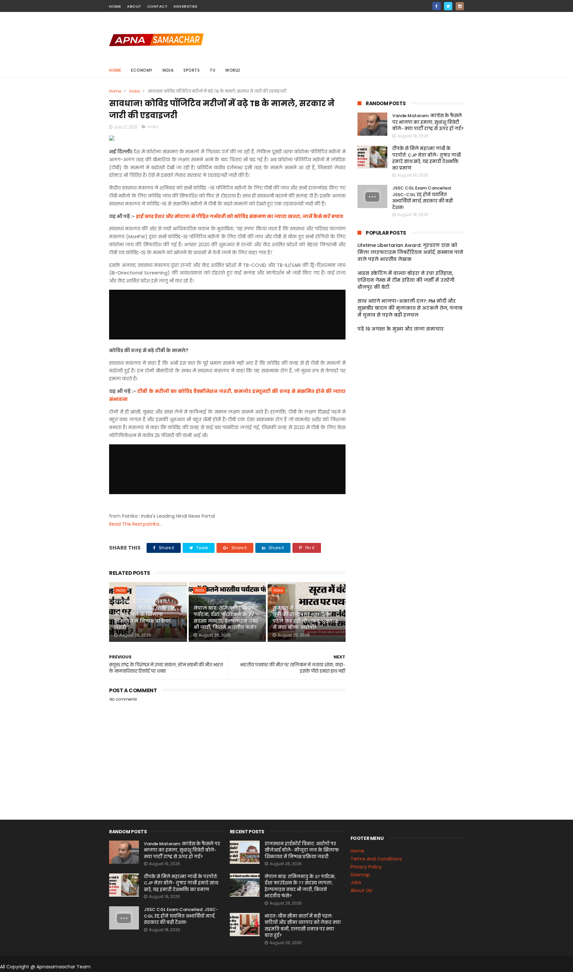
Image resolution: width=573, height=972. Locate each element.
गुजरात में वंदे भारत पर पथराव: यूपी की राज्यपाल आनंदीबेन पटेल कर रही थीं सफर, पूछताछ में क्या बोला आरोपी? (305, 618)
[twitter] (448, 6)
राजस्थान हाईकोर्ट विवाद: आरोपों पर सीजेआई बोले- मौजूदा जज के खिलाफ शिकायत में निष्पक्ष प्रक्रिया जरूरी (142, 614)
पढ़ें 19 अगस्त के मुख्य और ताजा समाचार (400, 329)
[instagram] (460, 6)
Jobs (355, 882)
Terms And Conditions (376, 859)
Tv (212, 70)
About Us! (361, 890)
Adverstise (185, 6)
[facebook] (436, 6)
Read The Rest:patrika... (135, 524)
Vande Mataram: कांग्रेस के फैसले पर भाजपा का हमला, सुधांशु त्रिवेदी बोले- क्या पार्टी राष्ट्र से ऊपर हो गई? (428, 122)
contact (157, 6)
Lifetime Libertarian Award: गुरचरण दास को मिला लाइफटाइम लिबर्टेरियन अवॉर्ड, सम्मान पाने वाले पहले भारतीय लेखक (410, 252)
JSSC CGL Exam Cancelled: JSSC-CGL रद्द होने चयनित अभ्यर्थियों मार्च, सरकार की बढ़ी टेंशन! (422, 198)
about (134, 6)
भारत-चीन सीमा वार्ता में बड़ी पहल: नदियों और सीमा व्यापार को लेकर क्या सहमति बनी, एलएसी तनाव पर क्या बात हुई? (303, 926)
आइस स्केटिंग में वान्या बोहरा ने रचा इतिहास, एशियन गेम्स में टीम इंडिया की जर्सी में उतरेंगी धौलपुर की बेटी (405, 280)
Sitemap (360, 874)
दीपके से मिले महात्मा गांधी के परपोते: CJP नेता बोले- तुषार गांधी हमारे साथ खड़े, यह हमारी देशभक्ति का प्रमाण (426, 158)
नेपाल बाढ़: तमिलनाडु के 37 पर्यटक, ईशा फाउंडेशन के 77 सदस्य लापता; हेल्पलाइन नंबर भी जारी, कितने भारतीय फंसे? (226, 618)
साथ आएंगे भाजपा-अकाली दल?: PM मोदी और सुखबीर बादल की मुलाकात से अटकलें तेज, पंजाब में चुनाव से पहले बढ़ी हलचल (409, 308)
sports (191, 70)
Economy (142, 70)
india (168, 70)
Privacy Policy (366, 866)
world (232, 70)
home (115, 6)
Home (115, 70)
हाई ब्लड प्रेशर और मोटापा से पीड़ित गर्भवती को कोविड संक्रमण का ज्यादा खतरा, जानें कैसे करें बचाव (239, 216)
